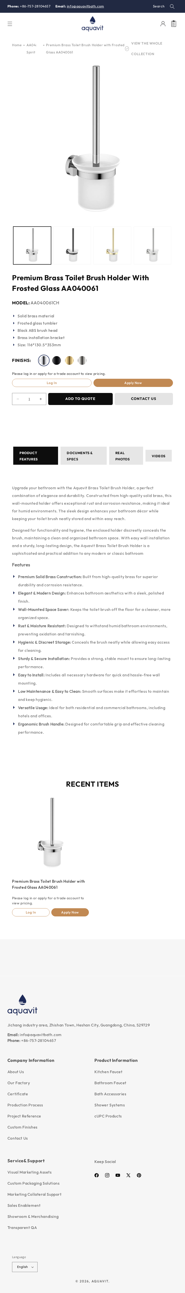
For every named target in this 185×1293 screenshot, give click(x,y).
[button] (172, 6)
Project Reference (24, 1116)
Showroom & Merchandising (33, 1216)
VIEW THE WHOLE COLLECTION (146, 48)
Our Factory (18, 1082)
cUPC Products (108, 1116)
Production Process (25, 1105)
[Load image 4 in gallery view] (153, 245)
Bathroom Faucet (110, 1082)
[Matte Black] (56, 360)
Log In (52, 383)
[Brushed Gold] (69, 360)
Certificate (17, 1093)
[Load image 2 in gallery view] (72, 245)
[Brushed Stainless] (82, 360)
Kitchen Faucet (108, 1071)
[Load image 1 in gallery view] (32, 245)
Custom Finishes (22, 1127)
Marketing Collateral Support (34, 1194)
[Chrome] (44, 360)
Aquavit (100, 1281)
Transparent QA (22, 1227)
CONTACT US (143, 399)
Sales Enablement (24, 1205)
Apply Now (133, 383)
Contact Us (17, 1138)
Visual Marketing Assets (29, 1172)
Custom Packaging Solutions (33, 1183)
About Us (15, 1071)
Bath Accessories (110, 1093)
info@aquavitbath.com (85, 6)
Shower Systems (109, 1105)
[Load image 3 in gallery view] (112, 245)
